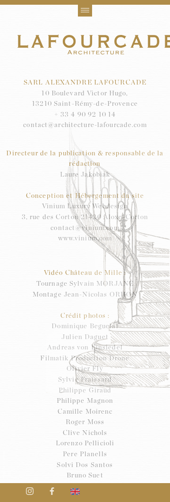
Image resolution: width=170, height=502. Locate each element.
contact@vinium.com (85, 228)
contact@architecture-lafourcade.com (84, 125)
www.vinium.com (85, 238)
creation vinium (3, 466)
